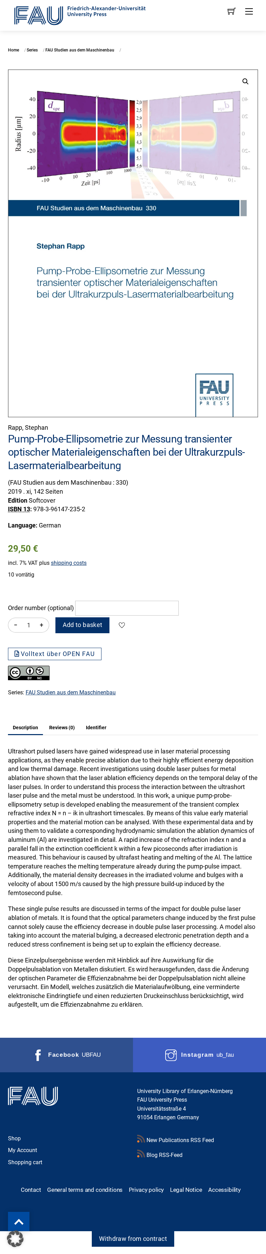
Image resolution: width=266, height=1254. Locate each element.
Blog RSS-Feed (164, 1155)
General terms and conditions (85, 1189)
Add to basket (83, 624)
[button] (245, 81)
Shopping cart (25, 1162)
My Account (22, 1150)
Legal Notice (186, 1189)
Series (32, 50)
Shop (14, 1138)
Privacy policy (146, 1189)
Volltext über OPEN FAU (58, 653)
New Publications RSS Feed (179, 1140)
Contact (31, 1189)
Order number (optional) (41, 608)
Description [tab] (25, 727)
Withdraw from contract (133, 1238)
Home (13, 50)
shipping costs (69, 563)
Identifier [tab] (96, 727)
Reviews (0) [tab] (62, 727)
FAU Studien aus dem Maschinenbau (79, 50)
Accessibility (224, 1189)
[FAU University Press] (88, 14)
